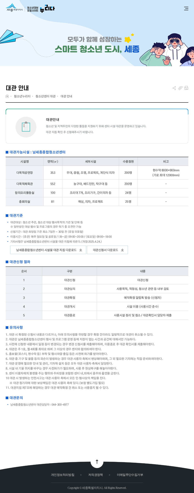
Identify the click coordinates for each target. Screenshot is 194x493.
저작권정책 (95, 474)
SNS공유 (174, 88)
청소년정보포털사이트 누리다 (30, 8)
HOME (7, 96)
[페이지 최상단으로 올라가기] (97, 461)
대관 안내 (66, 96)
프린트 (186, 88)
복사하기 (180, 88)
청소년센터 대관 (45, 96)
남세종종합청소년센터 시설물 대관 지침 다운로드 (46, 250)
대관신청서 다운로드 (105, 250)
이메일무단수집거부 (130, 474)
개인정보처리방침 (62, 474)
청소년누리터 (22, 96)
